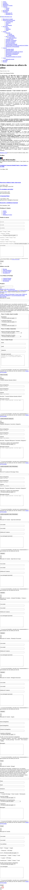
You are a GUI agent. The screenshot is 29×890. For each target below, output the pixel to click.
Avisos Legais (18, 294)
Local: (1, 235)
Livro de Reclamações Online (18, 295)
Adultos (4, 211)
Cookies (2, 294)
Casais (4, 213)
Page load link (3, 296)
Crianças (5, 212)
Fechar (2, 378)
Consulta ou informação (5, 733)
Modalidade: (4, 316)
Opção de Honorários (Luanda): (8, 335)
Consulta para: (2, 237)
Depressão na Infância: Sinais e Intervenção (10, 182)
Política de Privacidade (15, 259)
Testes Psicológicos (7, 270)
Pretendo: (2, 792)
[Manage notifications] (3, 887)
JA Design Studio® (23, 290)
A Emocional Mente (4, 196)
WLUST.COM (3, 291)
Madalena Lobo (3, 152)
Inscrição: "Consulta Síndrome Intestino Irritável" (11, 396)
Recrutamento (6, 280)
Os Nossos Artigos (7, 271)
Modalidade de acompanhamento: (7, 800)
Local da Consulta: (4, 796)
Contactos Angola (7, 279)
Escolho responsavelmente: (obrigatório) (6, 243)
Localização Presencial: (6, 320)
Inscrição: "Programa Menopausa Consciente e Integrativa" (13, 440)
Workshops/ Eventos (7, 214)
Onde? (1, 231)
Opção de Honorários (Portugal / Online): (10, 331)
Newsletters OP (6, 272)
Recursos (5, 269)
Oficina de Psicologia (12, 290)
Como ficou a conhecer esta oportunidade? (9, 442)
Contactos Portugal (7, 278)
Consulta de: (4, 324)
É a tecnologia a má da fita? (6, 189)
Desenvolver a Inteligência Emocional (9, 202)
